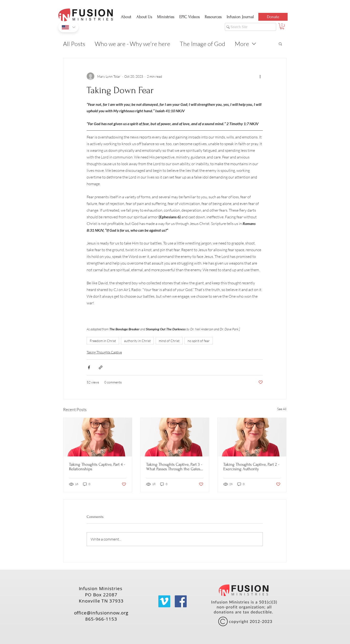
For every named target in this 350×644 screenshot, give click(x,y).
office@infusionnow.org (101, 613)
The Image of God (202, 43)
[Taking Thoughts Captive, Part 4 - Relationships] (97, 437)
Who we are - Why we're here (132, 43)
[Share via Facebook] (89, 367)
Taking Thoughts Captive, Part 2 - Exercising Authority (251, 466)
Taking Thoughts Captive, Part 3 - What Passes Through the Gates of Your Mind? (174, 466)
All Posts (74, 43)
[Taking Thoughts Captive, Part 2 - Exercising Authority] (252, 437)
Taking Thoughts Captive (104, 352)
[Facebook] (181, 601)
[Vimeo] (164, 601)
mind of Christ (169, 341)
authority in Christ (137, 341)
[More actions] (260, 76)
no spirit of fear (199, 341)
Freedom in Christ (103, 341)
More (242, 43)
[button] (145, 14)
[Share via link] (100, 367)
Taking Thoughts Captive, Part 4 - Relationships (97, 466)
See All (281, 409)
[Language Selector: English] (68, 27)
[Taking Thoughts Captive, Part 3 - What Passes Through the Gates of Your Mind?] (174, 437)
